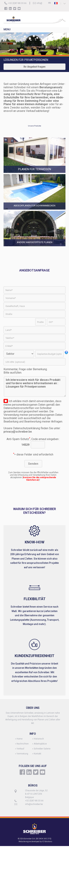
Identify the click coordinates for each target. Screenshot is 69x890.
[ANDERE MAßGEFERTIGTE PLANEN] (34, 246)
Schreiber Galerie (42, 748)
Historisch (39, 739)
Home (19, 739)
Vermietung (22, 753)
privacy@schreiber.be (18, 431)
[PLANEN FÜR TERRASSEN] (34, 173)
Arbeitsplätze (40, 743)
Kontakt (37, 753)
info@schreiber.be (34, 804)
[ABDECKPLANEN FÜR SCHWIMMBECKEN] (34, 210)
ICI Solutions (47, 841)
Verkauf (20, 748)
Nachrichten (23, 743)
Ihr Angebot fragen (34, 66)
